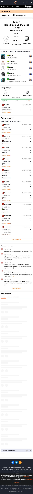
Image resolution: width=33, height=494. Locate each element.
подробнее (26, 476)
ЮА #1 (16, 34)
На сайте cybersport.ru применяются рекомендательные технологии (16, 470)
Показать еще (16, 239)
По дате (3, 297)
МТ (13, 6)
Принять (16, 482)
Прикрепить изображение (26, 450)
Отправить (30, 450)
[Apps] (24, 2)
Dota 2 (3, 6)
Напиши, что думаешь (9, 450)
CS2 (8, 6)
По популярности (13, 297)
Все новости (16, 288)
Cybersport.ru (12, 491)
